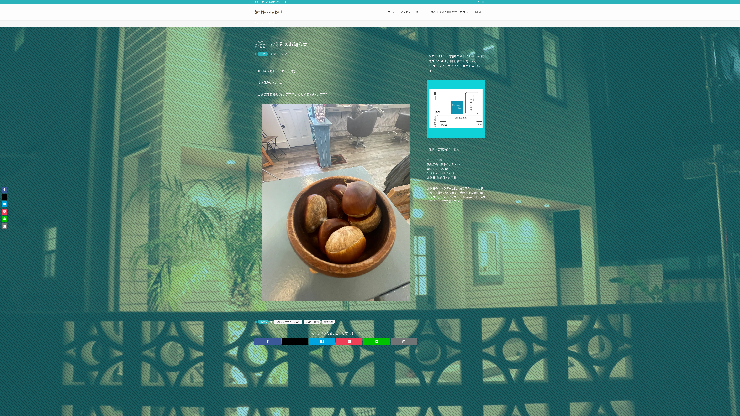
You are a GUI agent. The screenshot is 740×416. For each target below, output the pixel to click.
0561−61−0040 (437, 168)
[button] (267, 341)
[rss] (478, 2)
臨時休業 (328, 321)
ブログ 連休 (312, 321)
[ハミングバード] (268, 12)
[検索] (483, 2)
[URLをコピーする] (404, 341)
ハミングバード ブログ (288, 321)
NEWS (263, 54)
